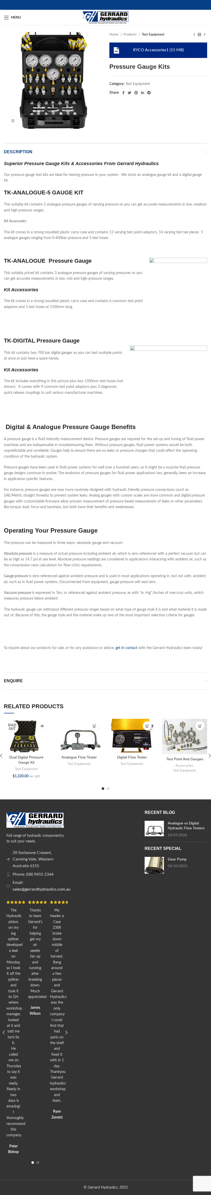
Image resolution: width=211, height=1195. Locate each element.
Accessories (184, 765)
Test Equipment (153, 34)
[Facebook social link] (123, 92)
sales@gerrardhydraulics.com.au (42, 889)
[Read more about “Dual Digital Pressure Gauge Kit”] (41, 725)
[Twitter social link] (129, 92)
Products (130, 34)
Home (114, 34)
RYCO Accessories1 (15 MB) (158, 50)
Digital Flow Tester (132, 757)
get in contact (126, 648)
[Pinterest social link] (136, 92)
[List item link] (35, 859)
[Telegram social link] (149, 92)
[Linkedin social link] (142, 92)
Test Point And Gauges (184, 759)
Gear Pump (177, 859)
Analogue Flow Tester (79, 757)
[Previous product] (194, 34)
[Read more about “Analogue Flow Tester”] (94, 725)
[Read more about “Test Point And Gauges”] (200, 725)
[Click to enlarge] (13, 121)
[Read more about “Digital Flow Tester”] (147, 725)
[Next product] (204, 34)
